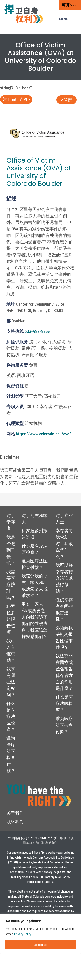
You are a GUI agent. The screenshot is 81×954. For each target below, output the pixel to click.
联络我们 (15, 821)
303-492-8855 (37, 331)
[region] (40, 934)
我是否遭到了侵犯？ (10, 549)
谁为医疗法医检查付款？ (64, 725)
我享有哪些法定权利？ (10, 681)
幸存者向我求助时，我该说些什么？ (64, 543)
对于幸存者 (10, 522)
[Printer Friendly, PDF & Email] (16, 102)
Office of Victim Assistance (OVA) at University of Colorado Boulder (38, 172)
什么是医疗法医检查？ (10, 716)
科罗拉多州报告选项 (10, 619)
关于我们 (15, 812)
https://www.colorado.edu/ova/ (43, 433)
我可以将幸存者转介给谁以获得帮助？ (64, 577)
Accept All (40, 944)
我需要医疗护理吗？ (10, 584)
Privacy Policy (22, 934)
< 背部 (66, 99)
